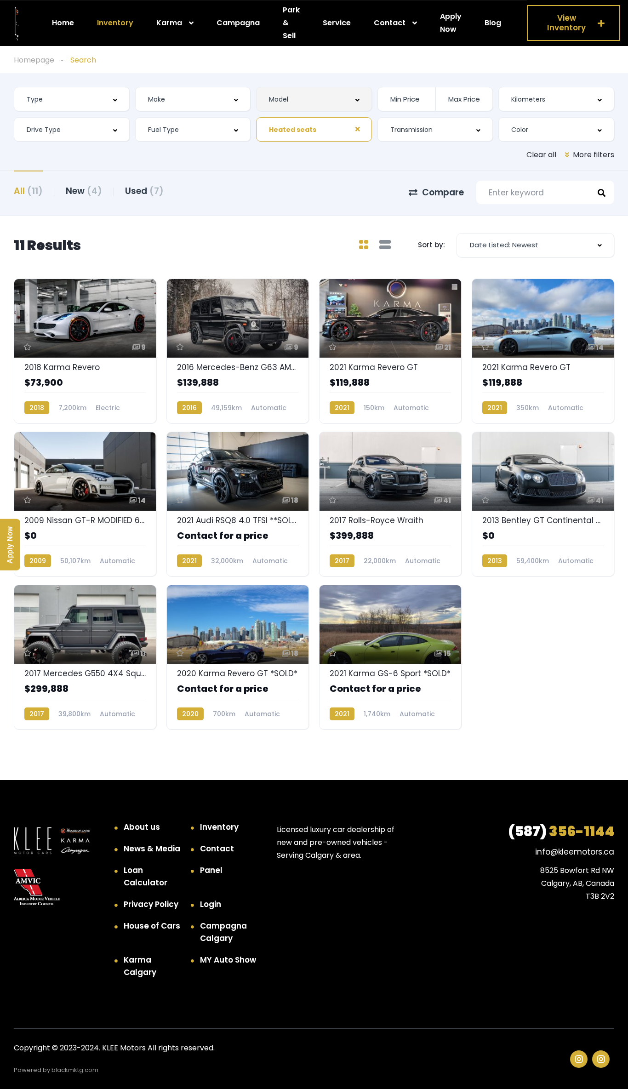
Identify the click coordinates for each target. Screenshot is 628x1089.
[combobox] (72, 99)
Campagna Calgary (223, 932)
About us (142, 826)
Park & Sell (291, 22)
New (84, 191)
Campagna (238, 22)
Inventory (115, 22)
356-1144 (561, 831)
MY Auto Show (228, 959)
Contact (389, 22)
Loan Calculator (145, 876)
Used (144, 191)
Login (210, 904)
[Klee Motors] (16, 23)
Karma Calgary (140, 966)
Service (337, 22)
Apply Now (451, 22)
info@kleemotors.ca (574, 851)
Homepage (34, 60)
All (28, 191)
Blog (493, 22)
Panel (211, 870)
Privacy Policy (151, 904)
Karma (169, 22)
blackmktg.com (74, 1070)
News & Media (152, 848)
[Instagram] (579, 1059)
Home (63, 22)
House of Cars (152, 925)
